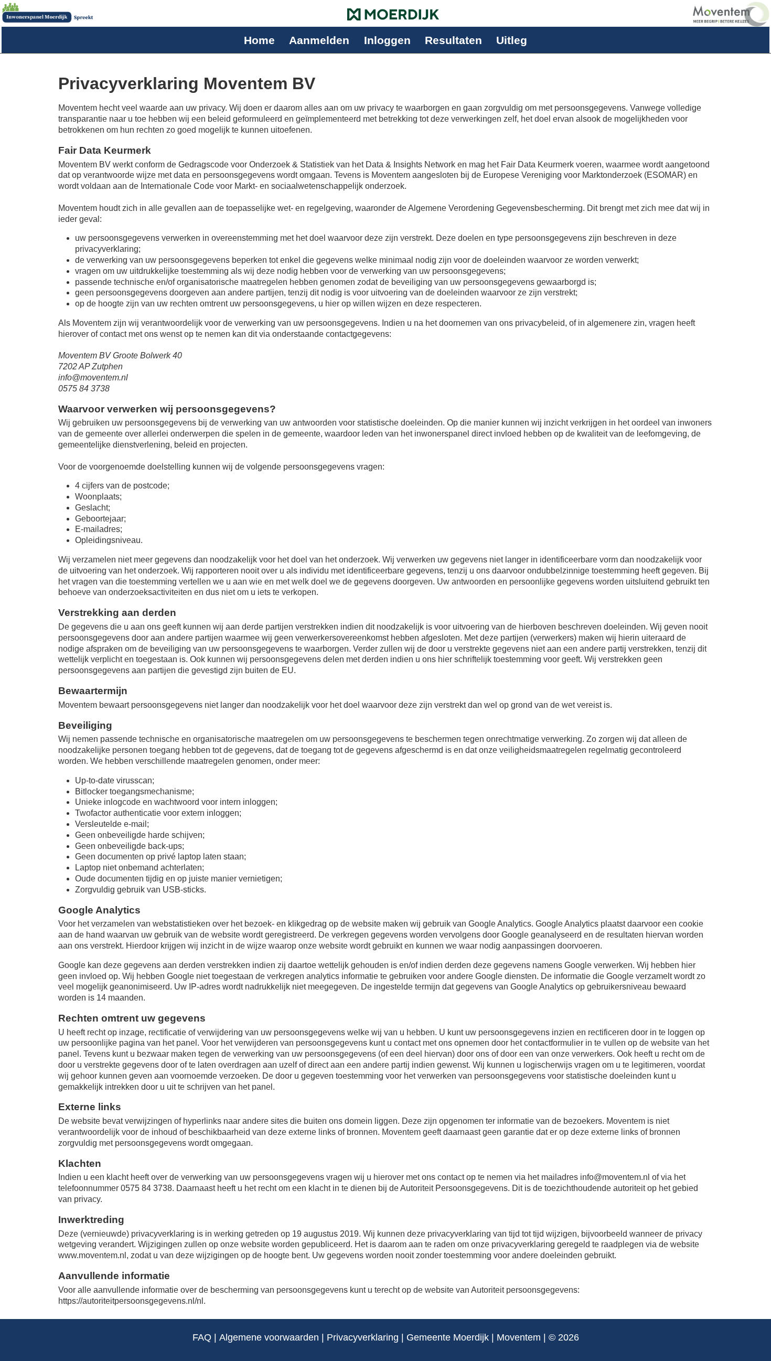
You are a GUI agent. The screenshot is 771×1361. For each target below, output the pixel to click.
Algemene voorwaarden (269, 1337)
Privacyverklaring (363, 1337)
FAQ (201, 1337)
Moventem (519, 1337)
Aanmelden (319, 40)
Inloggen (387, 40)
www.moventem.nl (92, 1255)
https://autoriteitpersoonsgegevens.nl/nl (131, 1300)
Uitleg (511, 40)
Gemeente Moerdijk (447, 1337)
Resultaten (453, 40)
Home (259, 40)
